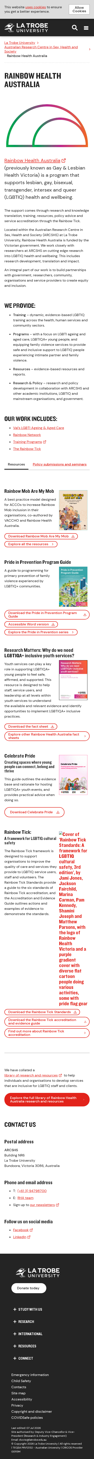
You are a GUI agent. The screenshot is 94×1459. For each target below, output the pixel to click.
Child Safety (21, 1381)
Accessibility (21, 1399)
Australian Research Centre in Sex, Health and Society (41, 49)
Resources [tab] (16, 464)
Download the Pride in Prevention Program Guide (42, 615)
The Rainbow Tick (27, 449)
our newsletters (42, 1205)
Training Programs (27, 442)
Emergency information (30, 1374)
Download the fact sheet (28, 726)
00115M (15, 1451)
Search (74, 27)
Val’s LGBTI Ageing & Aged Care (38, 428)
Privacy (17, 1405)
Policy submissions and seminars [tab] (60, 464)
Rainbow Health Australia (32, 160)
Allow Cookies (79, 9)
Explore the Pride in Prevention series (38, 632)
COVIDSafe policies (27, 1417)
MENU (86, 28)
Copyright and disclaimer (31, 1411)
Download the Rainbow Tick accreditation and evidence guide (42, 1022)
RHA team (25, 1198)
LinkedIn (19, 1237)
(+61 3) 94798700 (32, 1191)
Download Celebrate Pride (31, 812)
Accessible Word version (28, 624)
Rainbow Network (27, 435)
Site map (18, 1393)
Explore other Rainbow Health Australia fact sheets (43, 736)
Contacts (18, 1387)
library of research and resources (31, 1075)
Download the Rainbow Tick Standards (39, 1012)
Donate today (28, 1288)
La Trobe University (19, 43)
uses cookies (35, 7)
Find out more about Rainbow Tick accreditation (36, 1033)
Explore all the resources (28, 544)
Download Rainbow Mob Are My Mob (38, 536)
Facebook (21, 1230)
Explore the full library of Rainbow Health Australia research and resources (43, 1100)
